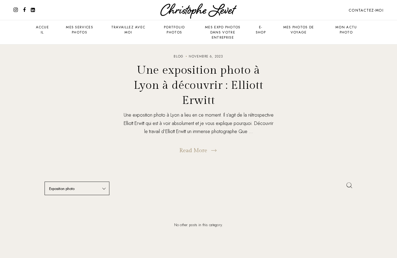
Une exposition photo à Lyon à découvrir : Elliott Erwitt (198, 85)
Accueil (42, 30)
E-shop (261, 30)
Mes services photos (79, 30)
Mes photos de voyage (298, 30)
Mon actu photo (346, 30)
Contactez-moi (366, 10)
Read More (193, 150)
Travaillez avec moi (128, 30)
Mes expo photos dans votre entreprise (223, 32)
